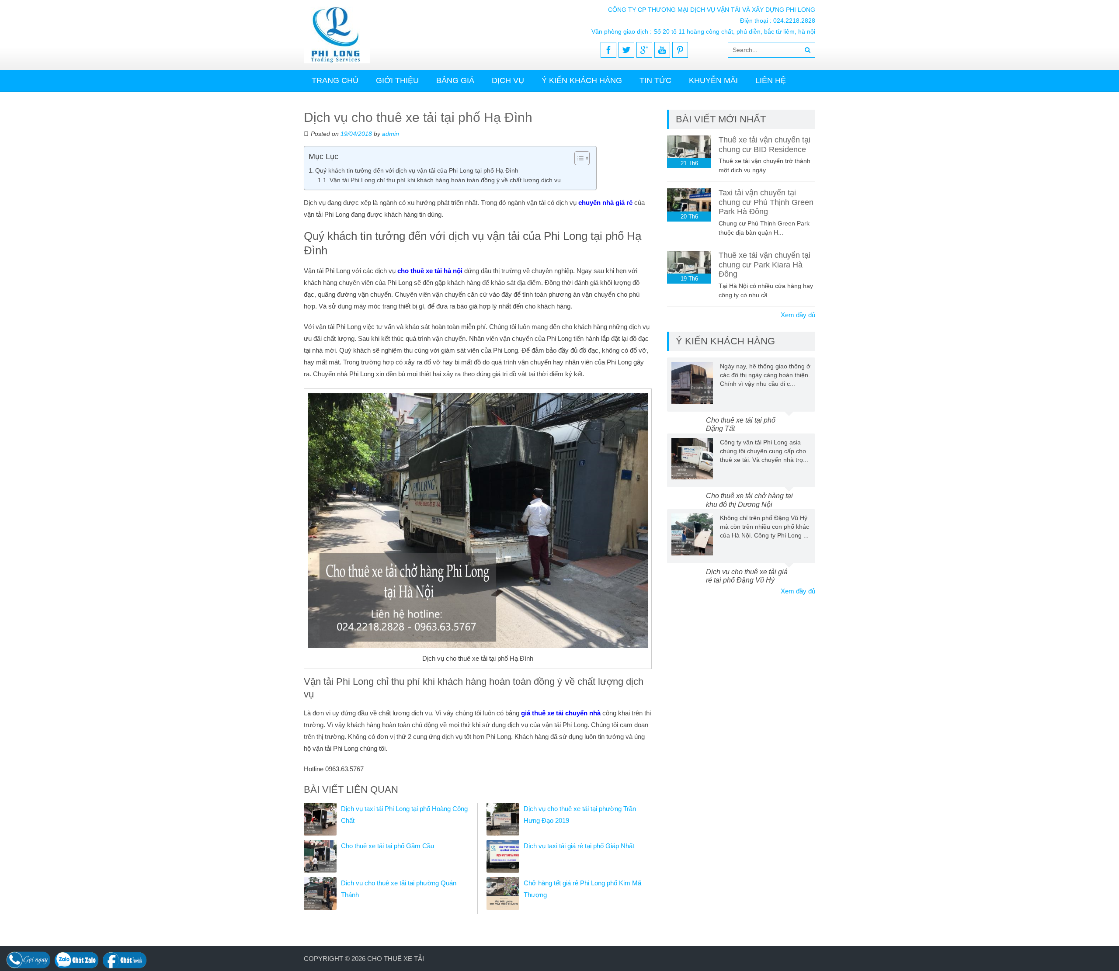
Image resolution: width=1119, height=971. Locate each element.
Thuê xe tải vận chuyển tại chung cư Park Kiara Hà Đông (764, 264)
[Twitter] (626, 50)
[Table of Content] (582, 158)
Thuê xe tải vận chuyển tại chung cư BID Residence (764, 144)
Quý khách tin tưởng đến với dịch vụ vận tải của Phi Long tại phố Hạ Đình (416, 170)
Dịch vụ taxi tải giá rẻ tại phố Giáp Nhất (579, 846)
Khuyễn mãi (713, 80)
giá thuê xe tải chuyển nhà (561, 713)
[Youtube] (662, 50)
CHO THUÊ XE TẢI (395, 958)
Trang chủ (335, 80)
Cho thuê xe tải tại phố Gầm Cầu (387, 846)
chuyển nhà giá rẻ (605, 202)
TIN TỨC (655, 80)
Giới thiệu (397, 80)
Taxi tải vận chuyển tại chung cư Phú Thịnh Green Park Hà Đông (766, 202)
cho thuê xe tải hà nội (429, 270)
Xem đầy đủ (798, 315)
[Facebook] (608, 50)
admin (390, 133)
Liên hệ (770, 80)
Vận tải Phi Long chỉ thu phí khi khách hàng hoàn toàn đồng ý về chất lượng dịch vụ (445, 180)
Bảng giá (455, 80)
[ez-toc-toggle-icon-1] (577, 158)
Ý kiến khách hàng (582, 80)
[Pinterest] (680, 50)
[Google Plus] (644, 50)
